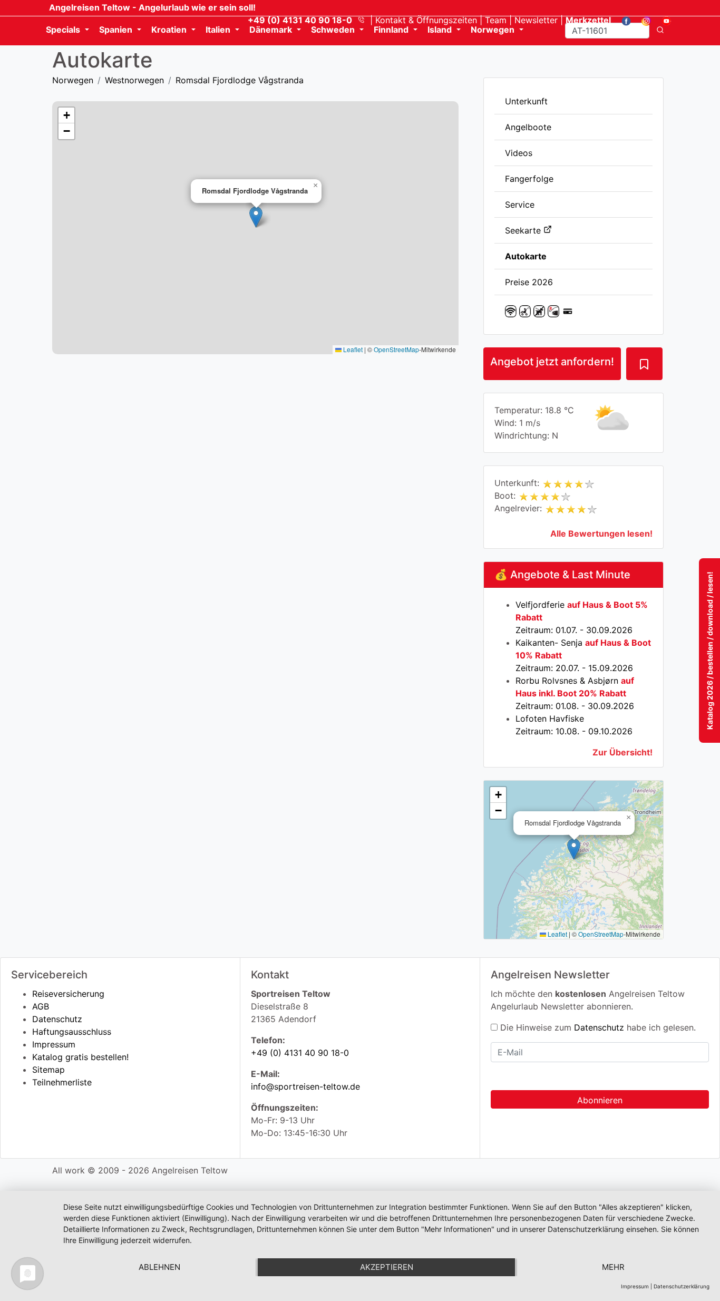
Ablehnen (159, 1267)
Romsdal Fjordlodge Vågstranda (240, 80)
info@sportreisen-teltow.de (305, 1086)
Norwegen (72, 80)
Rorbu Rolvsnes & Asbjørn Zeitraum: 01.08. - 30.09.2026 (574, 693)
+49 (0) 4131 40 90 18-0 (300, 1052)
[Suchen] (660, 31)
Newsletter (536, 20)
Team (496, 20)
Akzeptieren (386, 1267)
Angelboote (528, 127)
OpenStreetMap (601, 933)
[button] (573, 849)
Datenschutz (57, 1019)
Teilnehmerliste (62, 1082)
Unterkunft (526, 101)
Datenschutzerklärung (681, 1286)
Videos (518, 153)
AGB (40, 1006)
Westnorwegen (134, 80)
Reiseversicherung (68, 993)
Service (519, 204)
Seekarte (524, 230)
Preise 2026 (529, 282)
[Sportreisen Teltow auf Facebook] (622, 20)
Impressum (53, 1044)
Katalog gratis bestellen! (80, 1057)
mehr (613, 1267)
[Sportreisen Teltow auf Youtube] (662, 20)
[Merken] (644, 363)
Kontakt (426, 20)
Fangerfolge (529, 178)
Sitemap (48, 1069)
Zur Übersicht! (622, 752)
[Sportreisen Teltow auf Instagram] (642, 20)
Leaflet (556, 933)
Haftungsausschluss (71, 1031)
